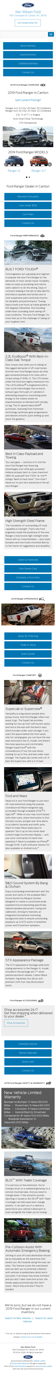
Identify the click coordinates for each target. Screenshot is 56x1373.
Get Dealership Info (28, 23)
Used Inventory (28, 54)
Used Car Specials (28, 559)
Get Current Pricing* (28, 100)
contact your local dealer (31, 1337)
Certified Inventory (28, 63)
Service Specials (28, 1053)
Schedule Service (28, 1044)
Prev (6, 164)
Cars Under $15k (28, 205)
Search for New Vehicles (18, 1318)
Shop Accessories (16, 1023)
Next (50, 164)
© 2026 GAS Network (19, 1363)
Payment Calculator (28, 196)
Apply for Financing (28, 636)
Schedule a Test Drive (28, 577)
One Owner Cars (28, 568)
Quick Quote (28, 654)
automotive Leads (44, 1366)
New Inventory (28, 45)
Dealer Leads (39, 1361)
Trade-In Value (28, 645)
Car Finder (28, 214)
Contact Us (28, 72)
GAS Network (20, 1366)
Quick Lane (28, 1061)
